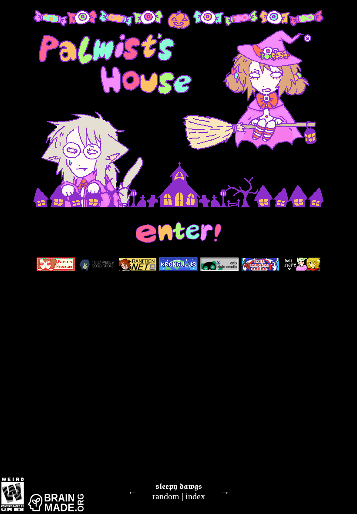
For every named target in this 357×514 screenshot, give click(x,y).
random (165, 496)
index (195, 496)
